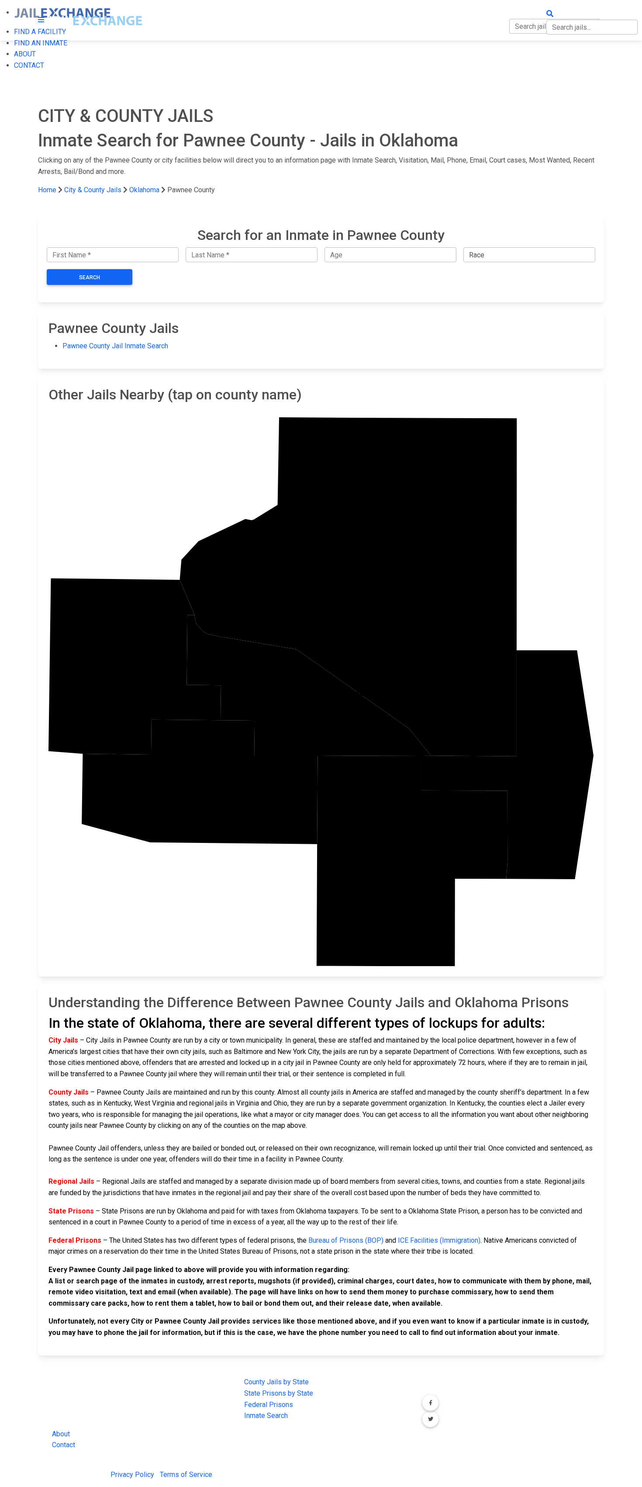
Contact (63, 1445)
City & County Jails (92, 190)
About (61, 1434)
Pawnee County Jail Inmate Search (115, 346)
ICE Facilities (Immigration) (439, 1240)
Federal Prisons (268, 1404)
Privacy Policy (132, 1474)
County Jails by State (276, 1382)
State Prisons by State (278, 1393)
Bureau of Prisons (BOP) (345, 1240)
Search (89, 277)
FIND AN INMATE (40, 43)
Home (47, 190)
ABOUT (25, 54)
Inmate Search (266, 1415)
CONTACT (29, 65)
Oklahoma (144, 190)
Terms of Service (186, 1474)
